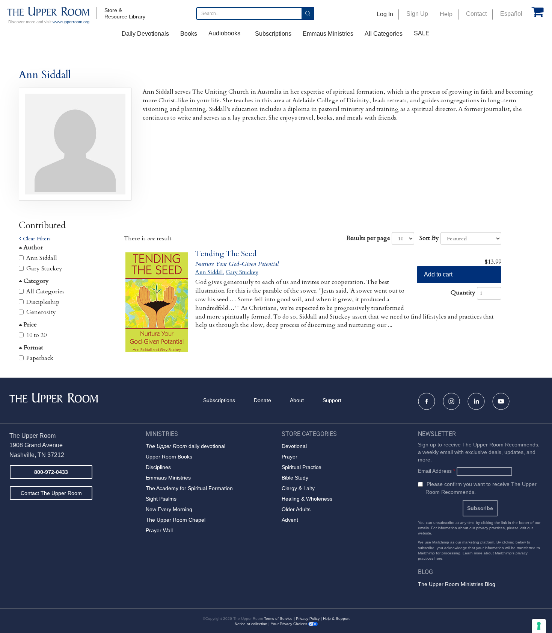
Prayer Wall (159, 530)
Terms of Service (278, 618)
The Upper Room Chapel (175, 520)
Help (446, 14)
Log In (385, 14)
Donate (262, 400)
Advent (290, 520)
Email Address (436, 471)
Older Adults (296, 509)
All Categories (384, 33)
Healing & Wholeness (307, 499)
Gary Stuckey (44, 268)
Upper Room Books (169, 457)
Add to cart (438, 274)
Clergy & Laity (298, 488)
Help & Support (336, 618)
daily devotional (185, 446)
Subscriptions (273, 33)
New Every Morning (169, 509)
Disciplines (158, 467)
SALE (422, 33)
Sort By (429, 238)
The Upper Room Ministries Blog (456, 584)
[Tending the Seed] (157, 302)
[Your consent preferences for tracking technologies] (539, 626)
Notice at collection (251, 624)
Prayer (289, 457)
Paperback (39, 358)
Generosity (41, 312)
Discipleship (42, 302)
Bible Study (295, 478)
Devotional (294, 446)
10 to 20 (36, 335)
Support (332, 400)
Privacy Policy (308, 618)
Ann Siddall (41, 258)
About (297, 400)
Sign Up (417, 14)
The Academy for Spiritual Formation (189, 488)
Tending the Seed (225, 254)
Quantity (463, 292)
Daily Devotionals (145, 33)
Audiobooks (224, 33)
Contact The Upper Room (51, 493)
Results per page (368, 238)
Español (511, 14)
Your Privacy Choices (289, 624)
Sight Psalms (161, 499)
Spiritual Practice (301, 467)
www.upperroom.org (71, 22)
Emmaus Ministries (328, 33)
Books (188, 33)
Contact (476, 14)
